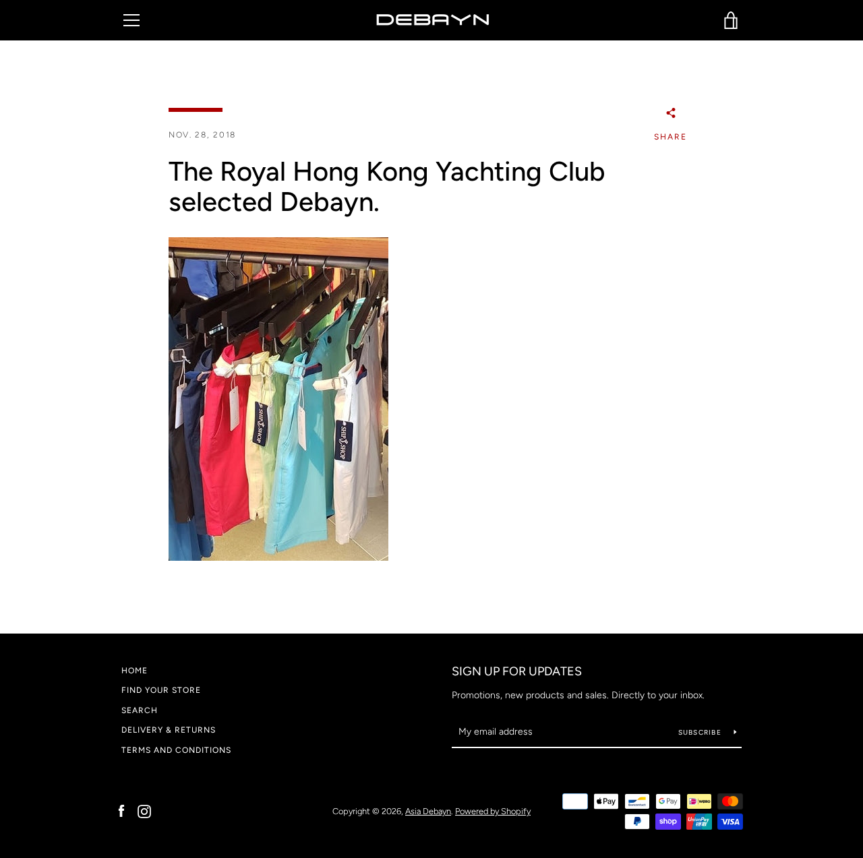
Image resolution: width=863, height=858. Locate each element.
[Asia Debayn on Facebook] (121, 810)
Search (139, 710)
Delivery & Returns (168, 730)
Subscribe (701, 732)
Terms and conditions (176, 750)
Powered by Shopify (493, 811)
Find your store (161, 690)
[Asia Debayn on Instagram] (144, 810)
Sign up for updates (517, 671)
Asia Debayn (428, 811)
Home (134, 670)
